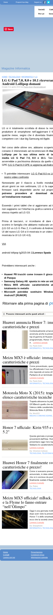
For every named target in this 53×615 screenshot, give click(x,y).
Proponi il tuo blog (22, 2)
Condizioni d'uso (37, 555)
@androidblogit (39, 87)
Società (41, 10)
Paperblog (16, 11)
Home (6, 2)
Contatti (6, 555)
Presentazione (37, 552)
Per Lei (41, 14)
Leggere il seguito (40, 343)
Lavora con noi (9, 557)
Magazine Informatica (16, 68)
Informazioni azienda (39, 557)
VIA (4, 244)
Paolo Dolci (28, 87)
